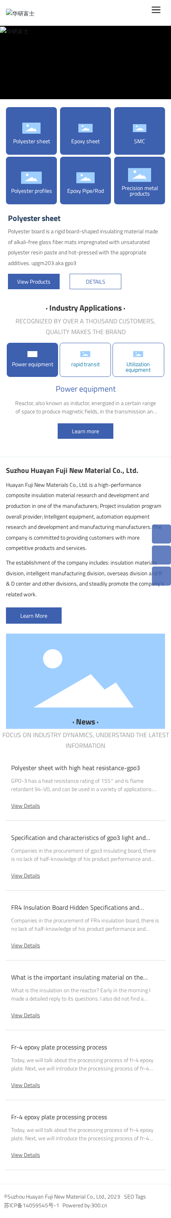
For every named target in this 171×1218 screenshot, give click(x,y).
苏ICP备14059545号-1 (31, 1205)
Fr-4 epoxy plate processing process (59, 1047)
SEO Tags (135, 1196)
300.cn (99, 1205)
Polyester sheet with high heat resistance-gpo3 (75, 767)
